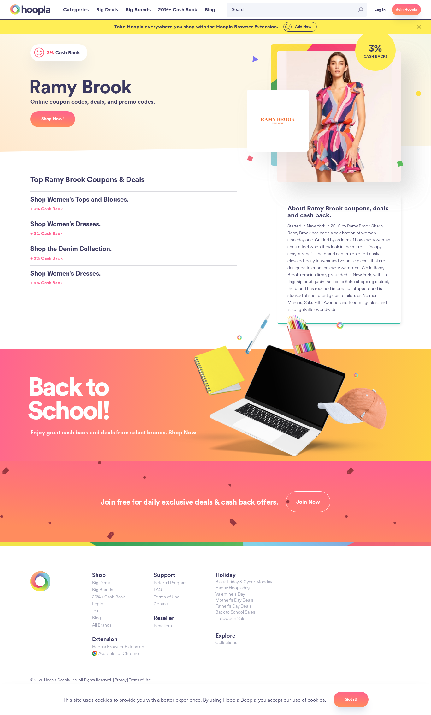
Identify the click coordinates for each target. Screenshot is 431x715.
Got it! (351, 699)
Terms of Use (167, 596)
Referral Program (170, 582)
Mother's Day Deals (234, 600)
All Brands (102, 624)
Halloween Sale (230, 618)
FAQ (158, 589)
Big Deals (101, 582)
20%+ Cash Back (108, 596)
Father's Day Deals (233, 606)
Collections (226, 642)
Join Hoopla (406, 9)
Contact (161, 603)
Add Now (302, 26)
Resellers (163, 625)
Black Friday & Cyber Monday (244, 582)
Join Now (308, 501)
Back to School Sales (235, 612)
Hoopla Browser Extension (118, 646)
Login (97, 603)
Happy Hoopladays (233, 588)
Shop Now (182, 432)
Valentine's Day (230, 594)
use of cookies (308, 699)
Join (96, 611)
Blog (96, 617)
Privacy (120, 679)
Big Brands (102, 589)
